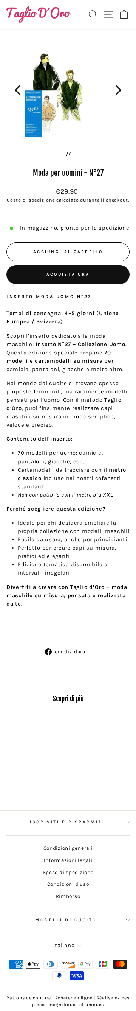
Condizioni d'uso (68, 884)
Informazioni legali (68, 860)
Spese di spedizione (68, 872)
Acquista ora (68, 274)
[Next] (119, 90)
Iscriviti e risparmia (66, 822)
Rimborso (68, 896)
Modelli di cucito (66, 919)
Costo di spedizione (31, 200)
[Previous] (17, 90)
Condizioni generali (68, 848)
